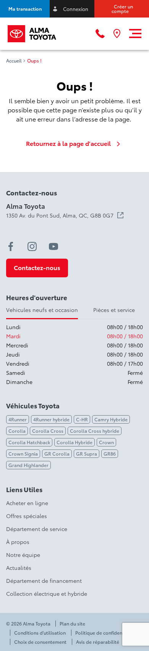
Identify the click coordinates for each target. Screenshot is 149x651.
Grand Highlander (28, 465)
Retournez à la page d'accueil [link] (68, 143)
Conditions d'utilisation (40, 633)
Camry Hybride (111, 419)
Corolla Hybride (74, 442)
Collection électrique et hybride (46, 593)
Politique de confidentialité (105, 633)
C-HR (82, 419)
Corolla (17, 430)
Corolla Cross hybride (94, 430)
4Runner (17, 419)
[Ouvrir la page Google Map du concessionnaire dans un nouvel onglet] (116, 33)
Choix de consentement (40, 642)
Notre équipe (23, 554)
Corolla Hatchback (29, 442)
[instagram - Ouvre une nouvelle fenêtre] (32, 246)
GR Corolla (57, 453)
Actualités (18, 567)
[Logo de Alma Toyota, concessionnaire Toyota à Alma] (32, 33)
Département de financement (44, 580)
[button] (25, 9)
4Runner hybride (51, 419)
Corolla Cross (47, 430)
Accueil (14, 61)
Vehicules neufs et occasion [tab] (42, 310)
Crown (106, 442)
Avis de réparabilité (97, 642)
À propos (17, 541)
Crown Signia (23, 453)
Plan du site (72, 624)
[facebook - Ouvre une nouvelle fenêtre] (10, 246)
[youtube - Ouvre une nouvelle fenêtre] (53, 246)
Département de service (36, 529)
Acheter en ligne (27, 503)
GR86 (110, 453)
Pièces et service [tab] (114, 310)
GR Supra (86, 453)
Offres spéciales (26, 516)
